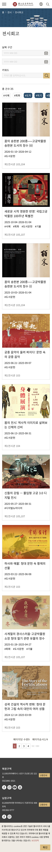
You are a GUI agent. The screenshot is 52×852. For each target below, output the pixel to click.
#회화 (17, 95)
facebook (4, 787)
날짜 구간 (7, 47)
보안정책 (35, 840)
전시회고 (19, 12)
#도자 (28, 95)
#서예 (6, 95)
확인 (45, 847)
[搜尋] (48, 4)
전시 (9, 12)
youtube (15, 787)
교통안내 (43, 775)
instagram (9, 787)
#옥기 (39, 95)
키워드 (5, 70)
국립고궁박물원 (23, 4)
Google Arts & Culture (20, 787)
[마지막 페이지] (37, 746)
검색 (46, 75)
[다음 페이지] (33, 746)
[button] (4, 4)
